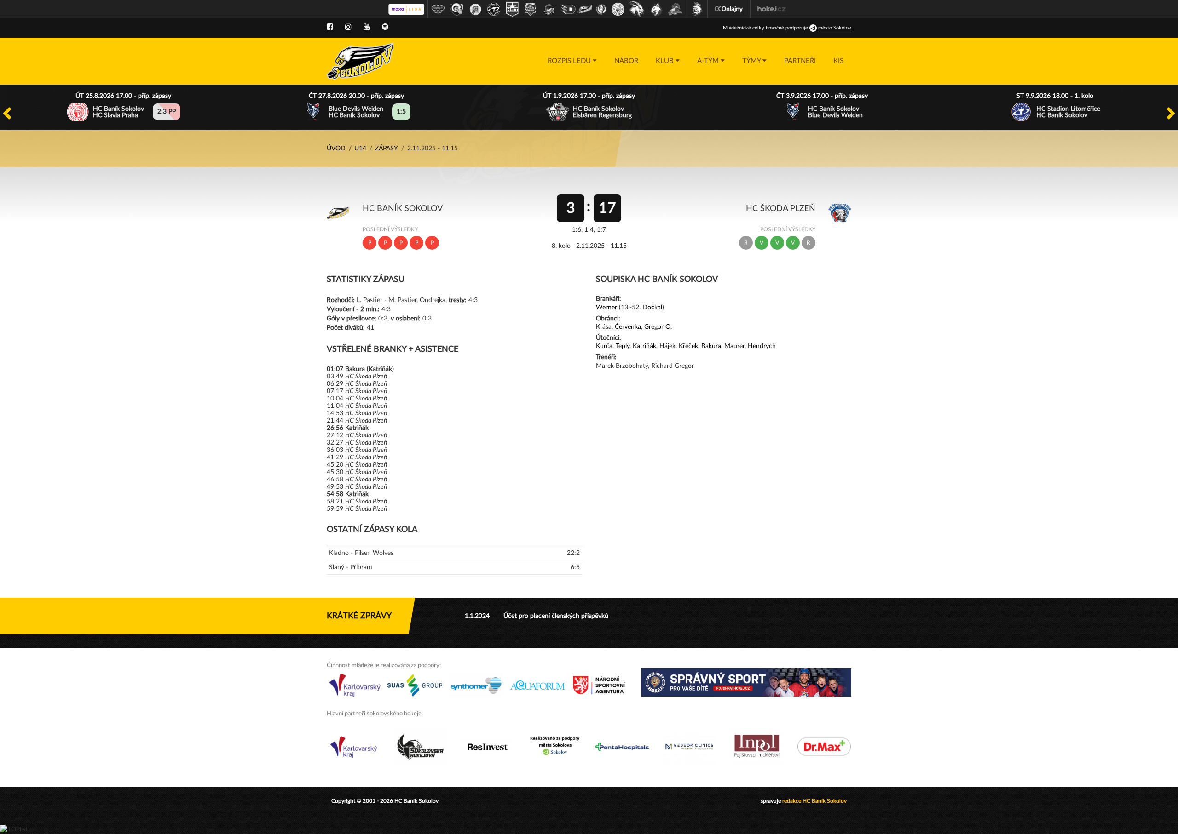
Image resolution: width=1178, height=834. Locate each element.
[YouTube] (367, 27)
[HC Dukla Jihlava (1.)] (438, 9)
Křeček (688, 346)
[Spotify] (385, 27)
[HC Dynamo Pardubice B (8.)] (568, 9)
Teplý (622, 346)
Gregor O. (658, 327)
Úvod (336, 148)
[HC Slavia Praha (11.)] (618, 9)
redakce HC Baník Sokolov (814, 801)
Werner (606, 307)
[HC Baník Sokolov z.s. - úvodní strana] (360, 61)
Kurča (604, 346)
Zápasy (386, 148)
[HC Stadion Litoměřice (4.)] (494, 9)
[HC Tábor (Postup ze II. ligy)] (676, 9)
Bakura (711, 346)
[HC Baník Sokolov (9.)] (585, 9)
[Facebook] (330, 27)
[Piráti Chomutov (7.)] (550, 9)
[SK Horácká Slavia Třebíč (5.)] (512, 9)
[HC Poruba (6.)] (530, 9)
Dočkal (652, 307)
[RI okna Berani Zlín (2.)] (457, 9)
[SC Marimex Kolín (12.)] (636, 9)
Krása (604, 327)
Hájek (667, 346)
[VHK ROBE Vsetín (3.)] (475, 9)
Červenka (628, 327)
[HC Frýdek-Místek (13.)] (657, 9)
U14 (360, 148)
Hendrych (762, 346)
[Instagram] (348, 27)
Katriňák (644, 346)
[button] (572, 61)
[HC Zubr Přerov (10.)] (601, 9)
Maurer (734, 346)
